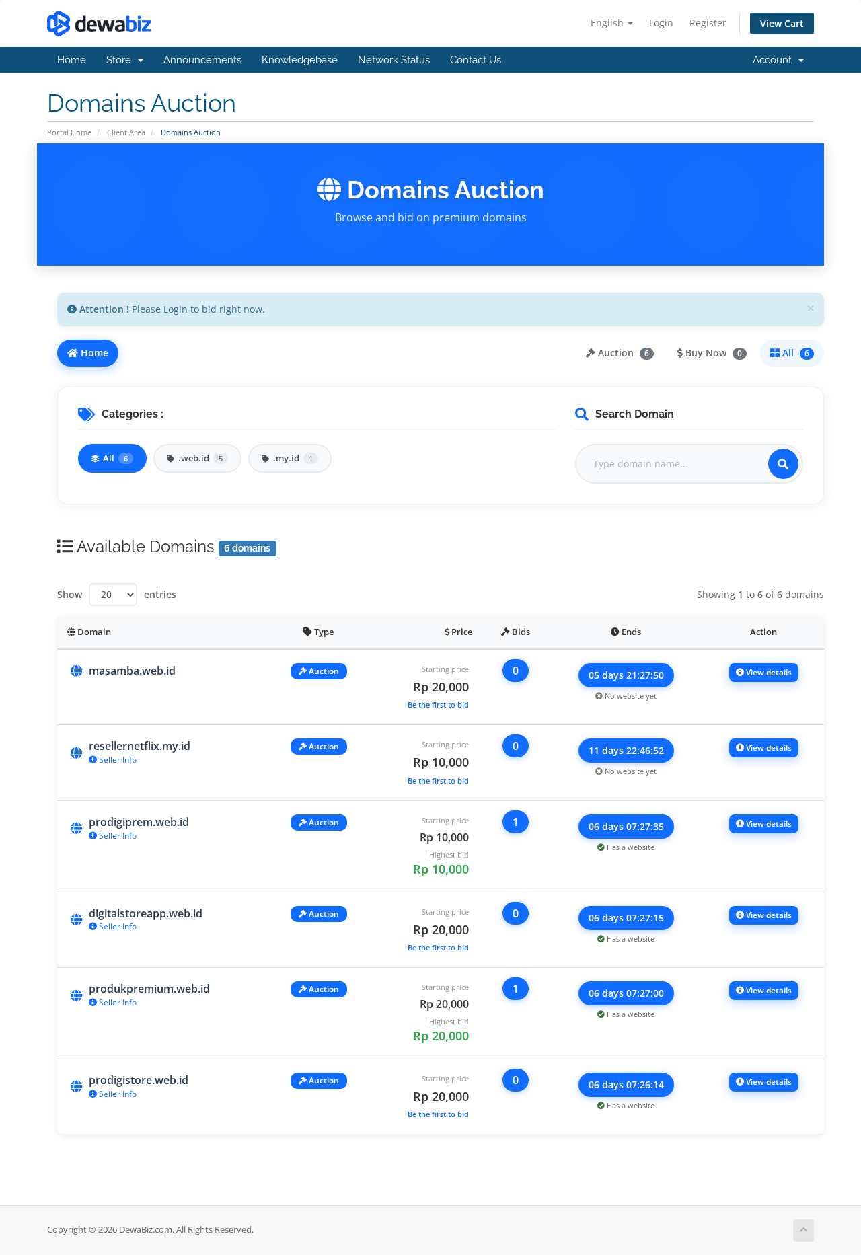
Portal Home (69, 132)
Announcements (202, 60)
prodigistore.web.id (138, 1080)
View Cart (782, 23)
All (794, 352)
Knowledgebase (300, 60)
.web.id (200, 458)
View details (768, 672)
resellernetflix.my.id (139, 745)
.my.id (293, 458)
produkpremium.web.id (149, 988)
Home (71, 60)
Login (661, 22)
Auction (622, 352)
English (608, 22)
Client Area (126, 132)
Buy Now (712, 352)
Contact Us (475, 60)
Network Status (394, 60)
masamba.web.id (132, 670)
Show (69, 594)
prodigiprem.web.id (139, 821)
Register (707, 22)
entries (160, 594)
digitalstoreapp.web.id (145, 913)
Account (775, 60)
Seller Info (117, 759)
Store (121, 60)
